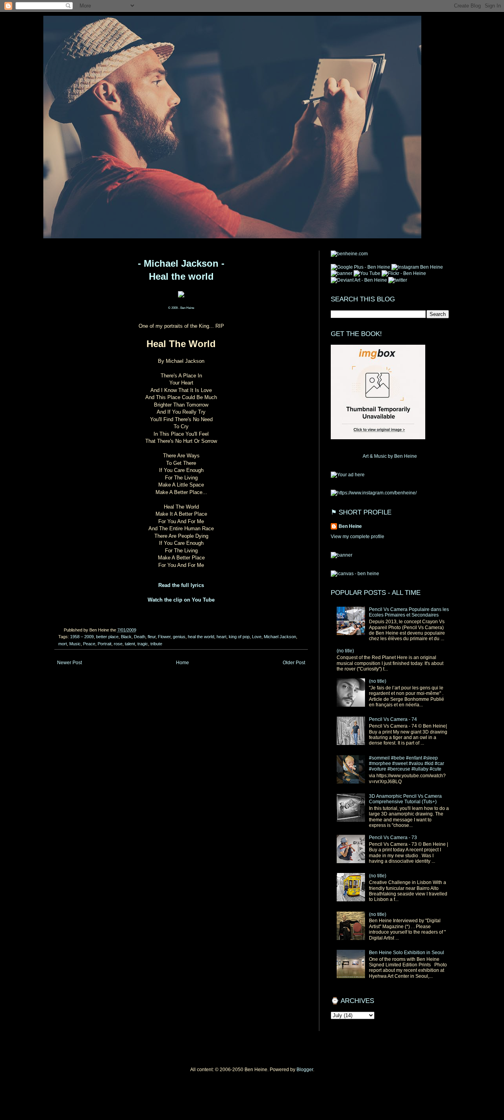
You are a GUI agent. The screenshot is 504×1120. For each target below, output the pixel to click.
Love (256, 636)
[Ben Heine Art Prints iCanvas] (348, 474)
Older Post (294, 662)
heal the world (201, 636)
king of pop (239, 636)
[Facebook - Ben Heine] (341, 273)
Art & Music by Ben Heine (390, 456)
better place (107, 636)
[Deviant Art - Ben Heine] (359, 280)
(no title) (345, 651)
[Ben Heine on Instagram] (374, 493)
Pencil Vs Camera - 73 (393, 837)
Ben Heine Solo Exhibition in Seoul (406, 952)
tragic (142, 643)
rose (118, 643)
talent (130, 643)
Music (75, 643)
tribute (156, 643)
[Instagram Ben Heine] (417, 267)
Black (126, 636)
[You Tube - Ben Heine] (367, 273)
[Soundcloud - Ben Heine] (360, 267)
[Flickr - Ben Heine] (404, 273)
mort (62, 643)
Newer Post (69, 662)
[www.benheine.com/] (349, 253)
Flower (164, 636)
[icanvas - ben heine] (355, 573)
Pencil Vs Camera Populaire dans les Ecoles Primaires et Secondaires (409, 612)
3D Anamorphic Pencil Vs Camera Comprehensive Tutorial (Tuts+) (405, 798)
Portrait (104, 643)
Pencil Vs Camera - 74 (393, 719)
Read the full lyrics (181, 585)
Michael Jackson (280, 636)
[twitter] (397, 280)
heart (221, 636)
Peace (89, 643)
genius (179, 636)
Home (182, 662)
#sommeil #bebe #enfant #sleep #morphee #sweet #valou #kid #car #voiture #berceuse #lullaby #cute (406, 763)
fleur (152, 636)
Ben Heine (350, 526)
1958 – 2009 (82, 636)
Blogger (304, 1069)
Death (139, 636)
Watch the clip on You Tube (181, 600)
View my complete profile (357, 536)
